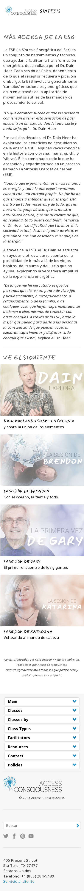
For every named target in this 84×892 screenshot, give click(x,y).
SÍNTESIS (50, 11)
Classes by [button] (18, 719)
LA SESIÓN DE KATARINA (28, 632)
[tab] (42, 701)
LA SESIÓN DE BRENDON (26, 491)
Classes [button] (15, 710)
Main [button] (12, 701)
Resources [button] (18, 746)
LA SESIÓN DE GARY (22, 561)
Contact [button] (15, 755)
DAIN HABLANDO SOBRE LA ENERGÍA (39, 421)
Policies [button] (15, 765)
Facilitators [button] (19, 737)
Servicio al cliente (19, 881)
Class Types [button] (19, 728)
